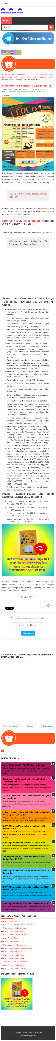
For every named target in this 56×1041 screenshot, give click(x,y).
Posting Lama (48, 726)
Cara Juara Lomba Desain (14, 955)
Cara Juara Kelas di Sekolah (15, 935)
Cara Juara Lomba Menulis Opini (17, 948)
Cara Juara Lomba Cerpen (14, 928)
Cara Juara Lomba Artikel (14, 968)
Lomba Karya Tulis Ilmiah (21, 221)
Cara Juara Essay (11, 938)
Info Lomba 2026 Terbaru (33, 1032)
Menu (7, 20)
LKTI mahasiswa (23, 91)
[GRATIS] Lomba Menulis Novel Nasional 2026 (23, 842)
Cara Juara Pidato (11, 941)
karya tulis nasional (9, 91)
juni (36, 89)
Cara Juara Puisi (10, 921)
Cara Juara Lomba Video (14, 958)
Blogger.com (32, 1035)
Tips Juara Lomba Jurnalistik (15, 962)
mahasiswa (34, 91)
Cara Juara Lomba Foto (13, 931)
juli (33, 89)
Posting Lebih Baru (10, 726)
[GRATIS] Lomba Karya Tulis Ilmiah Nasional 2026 (25, 903)
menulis (41, 91)
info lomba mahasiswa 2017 (21, 89)
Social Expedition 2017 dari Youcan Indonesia (23, 765)
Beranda (30, 726)
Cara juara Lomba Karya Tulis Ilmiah (19, 925)
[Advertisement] (28, 272)
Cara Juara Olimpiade (12, 951)
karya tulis (42, 89)
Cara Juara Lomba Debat (14, 945)
